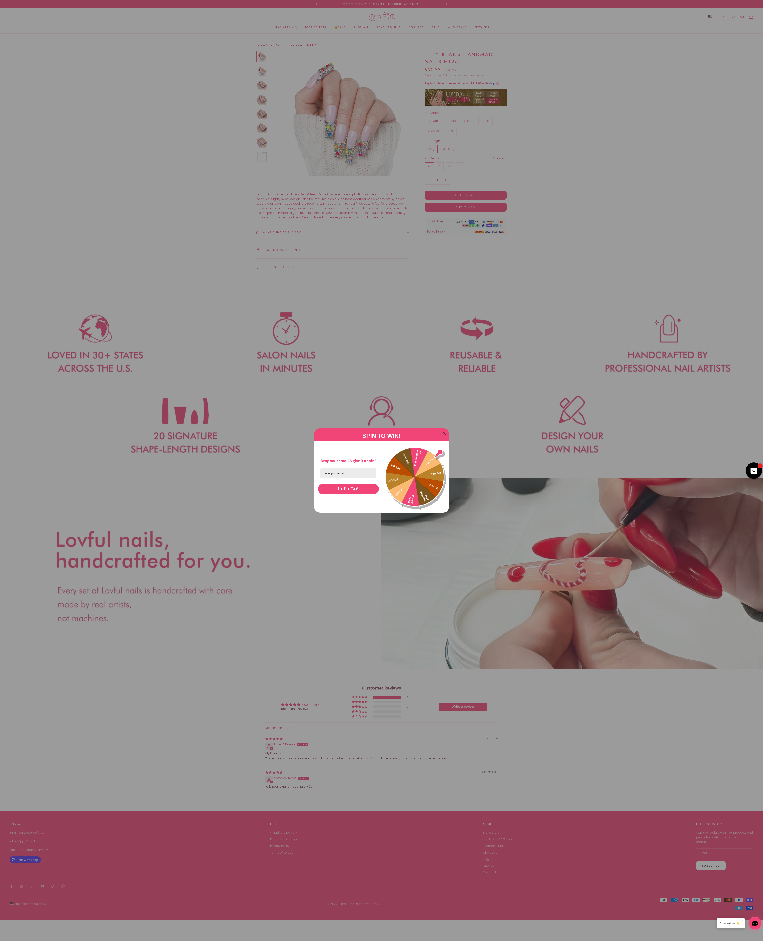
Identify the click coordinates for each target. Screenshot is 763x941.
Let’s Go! (348, 488)
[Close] (444, 433)
